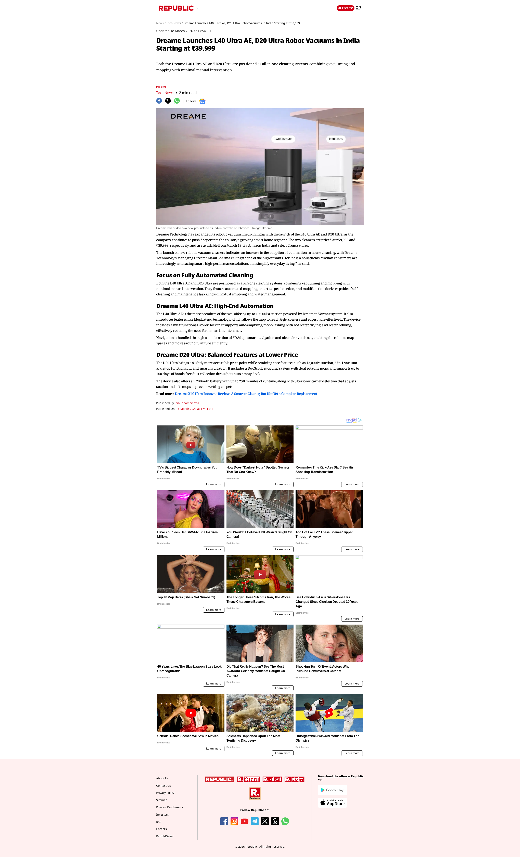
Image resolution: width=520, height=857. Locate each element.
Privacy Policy (165, 793)
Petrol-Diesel (164, 836)
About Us (162, 778)
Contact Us (163, 786)
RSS (158, 822)
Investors (162, 815)
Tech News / (174, 23)
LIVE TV (347, 8)
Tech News (164, 92)
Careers (161, 829)
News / (161, 23)
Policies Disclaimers (169, 807)
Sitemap (161, 800)
